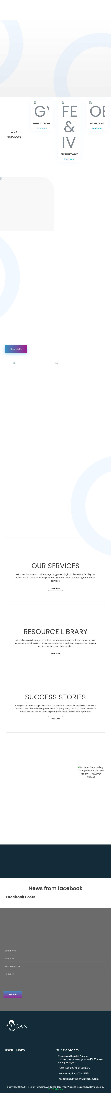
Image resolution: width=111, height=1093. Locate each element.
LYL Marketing (55, 1089)
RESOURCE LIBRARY (55, 632)
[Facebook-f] (7, 1036)
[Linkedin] (12, 1036)
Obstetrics (60, 1038)
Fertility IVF (60, 1033)
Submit (13, 994)
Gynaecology (62, 1028)
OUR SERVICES (56, 566)
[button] (69, 221)
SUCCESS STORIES (55, 697)
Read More (42, 128)
